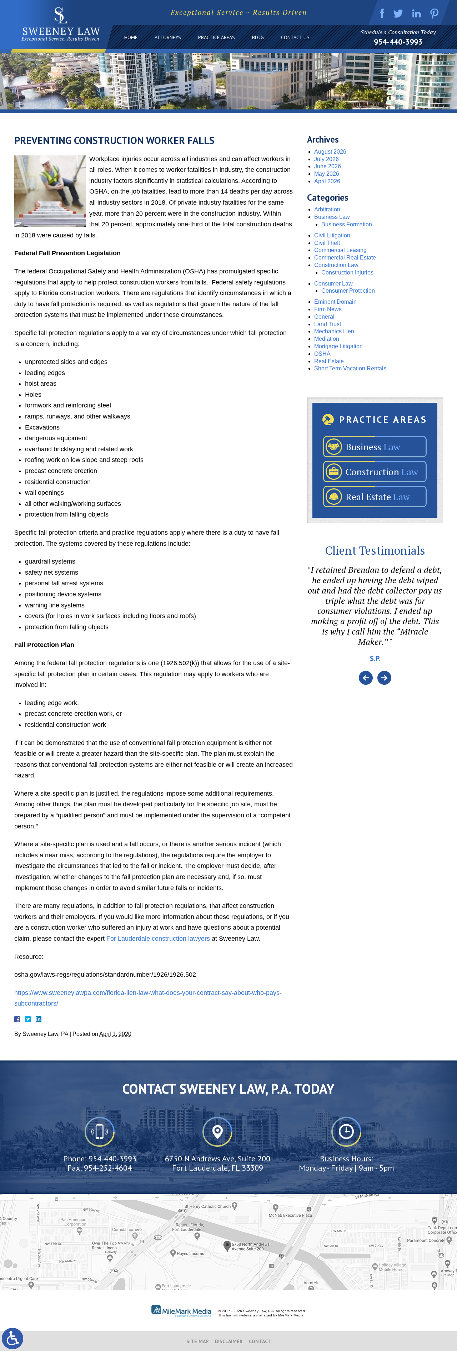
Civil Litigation (332, 235)
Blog (258, 37)
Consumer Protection (348, 291)
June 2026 (327, 166)
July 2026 (326, 159)
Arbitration (327, 209)
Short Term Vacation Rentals (350, 368)
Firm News (328, 309)
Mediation (326, 339)
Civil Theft (327, 243)
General (324, 317)
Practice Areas (216, 37)
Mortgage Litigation (338, 346)
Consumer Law (333, 284)
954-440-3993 (398, 42)
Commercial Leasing (340, 250)
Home (130, 37)
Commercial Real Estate (345, 258)
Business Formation (346, 224)
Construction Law (336, 265)
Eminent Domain (335, 302)
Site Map (197, 1341)
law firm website (239, 1315)
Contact (260, 1341)
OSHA (322, 354)
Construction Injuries (347, 272)
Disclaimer (228, 1341)
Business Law (332, 217)
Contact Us (295, 37)
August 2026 (330, 152)
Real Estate (329, 361)
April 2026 (327, 181)
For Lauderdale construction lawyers (157, 938)
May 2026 (326, 174)
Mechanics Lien (334, 331)
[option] (375, 618)
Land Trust (327, 324)
